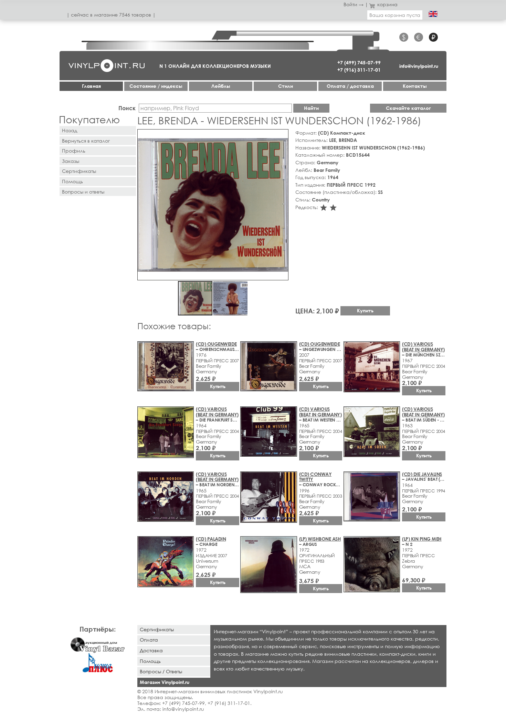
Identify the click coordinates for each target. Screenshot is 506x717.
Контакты (415, 86)
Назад (69, 130)
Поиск (127, 108)
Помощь (72, 181)
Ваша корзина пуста (394, 15)
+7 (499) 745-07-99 (359, 62)
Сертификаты (79, 171)
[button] (281, 135)
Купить (365, 310)
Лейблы (220, 86)
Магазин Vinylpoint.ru (164, 682)
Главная (91, 86)
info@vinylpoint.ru (418, 66)
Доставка (151, 650)
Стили (285, 86)
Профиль (73, 151)
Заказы (70, 161)
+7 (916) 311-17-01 (359, 70)
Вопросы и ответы (83, 192)
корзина (387, 4)
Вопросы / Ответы (161, 671)
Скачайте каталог (408, 108)
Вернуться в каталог (86, 141)
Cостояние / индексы (155, 86)
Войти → (353, 4)
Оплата (149, 640)
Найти (311, 108)
